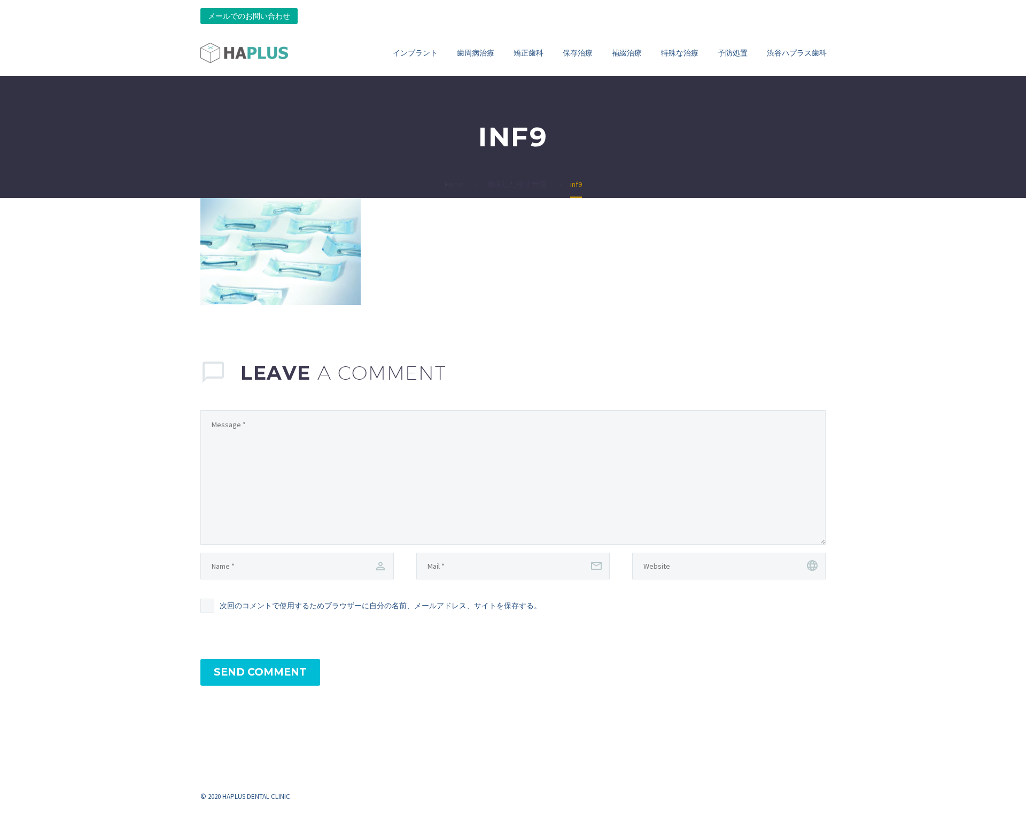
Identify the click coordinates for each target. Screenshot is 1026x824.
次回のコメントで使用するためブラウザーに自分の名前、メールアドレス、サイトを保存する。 (380, 605)
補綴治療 (627, 53)
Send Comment (260, 672)
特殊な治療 (679, 53)
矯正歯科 (528, 53)
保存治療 (578, 53)
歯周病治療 (475, 53)
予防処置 (733, 53)
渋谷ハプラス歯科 (797, 53)
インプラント (415, 53)
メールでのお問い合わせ (249, 16)
